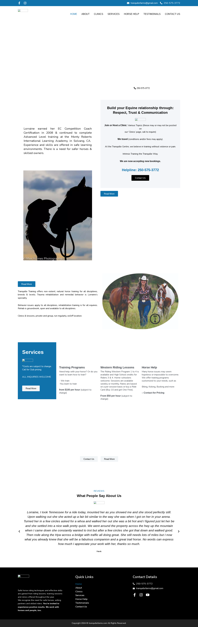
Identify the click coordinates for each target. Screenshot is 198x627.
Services (114, 14)
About (85, 14)
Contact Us (172, 14)
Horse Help (131, 14)
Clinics (98, 14)
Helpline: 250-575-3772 (140, 170)
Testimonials (152, 14)
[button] (19, 531)
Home (73, 14)
